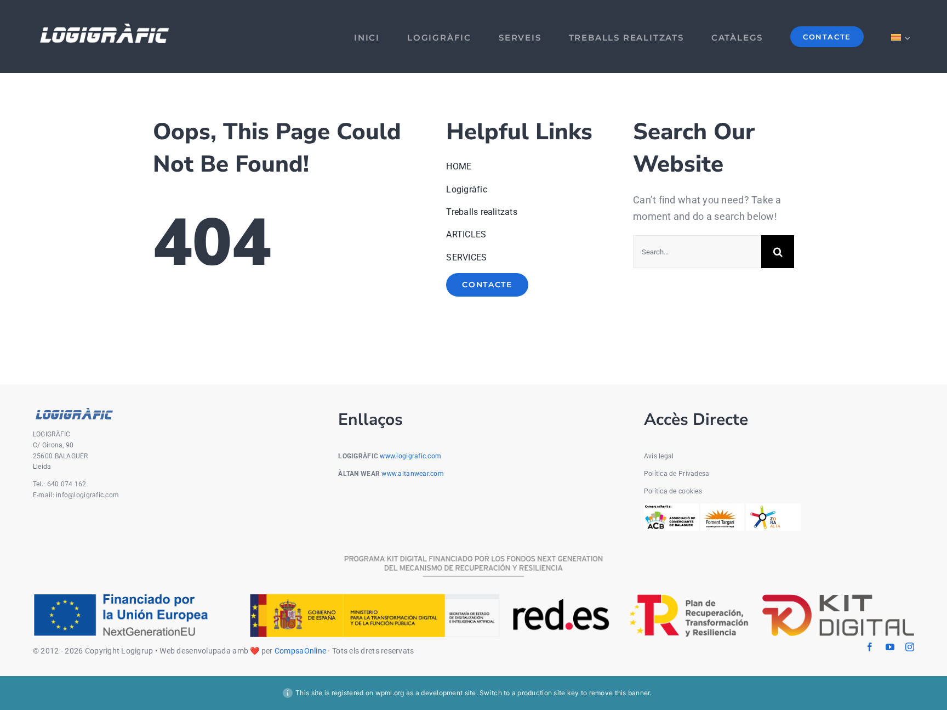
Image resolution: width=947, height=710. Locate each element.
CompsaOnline (300, 650)
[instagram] (909, 647)
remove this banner (619, 693)
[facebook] (869, 647)
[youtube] (890, 647)
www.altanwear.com (412, 474)
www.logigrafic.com (410, 456)
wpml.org (389, 693)
